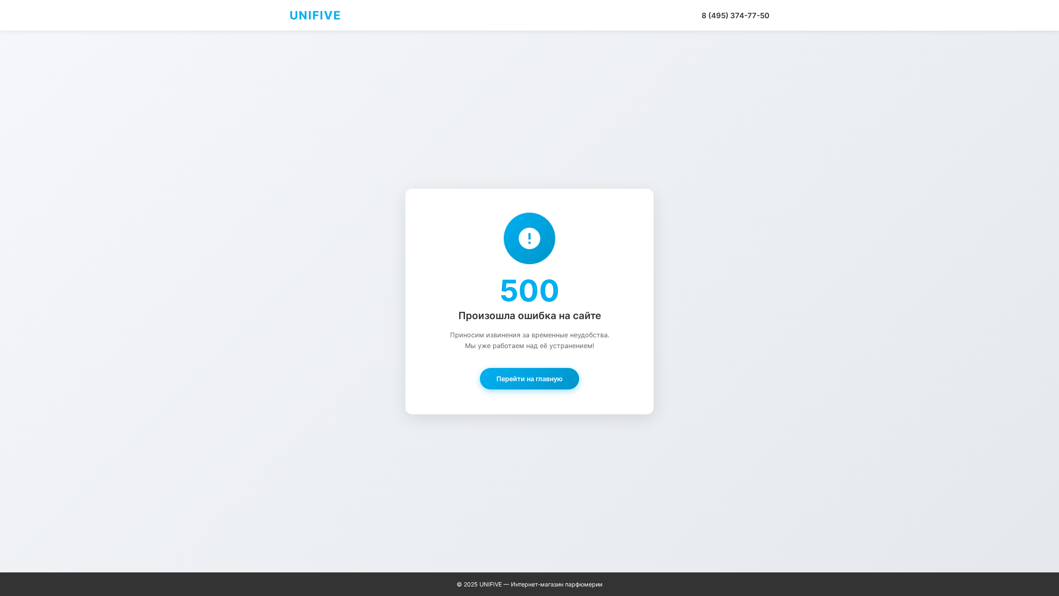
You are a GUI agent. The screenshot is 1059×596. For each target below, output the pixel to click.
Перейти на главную (529, 379)
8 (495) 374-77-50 (735, 15)
